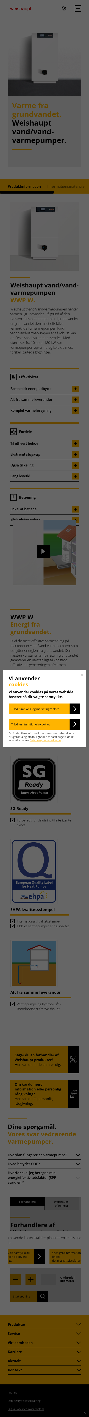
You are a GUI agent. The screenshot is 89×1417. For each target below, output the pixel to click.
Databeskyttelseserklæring (46, 740)
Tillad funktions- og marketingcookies (35, 709)
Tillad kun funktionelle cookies (30, 724)
